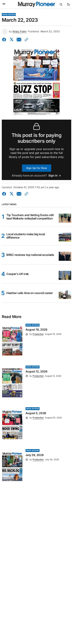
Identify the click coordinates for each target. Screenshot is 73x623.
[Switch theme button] (68, 4)
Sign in (53, 175)
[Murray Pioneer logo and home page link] (36, 4)
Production (38, 334)
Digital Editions (8, 14)
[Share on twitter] (11, 39)
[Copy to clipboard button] (26, 39)
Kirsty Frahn (19, 31)
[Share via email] (19, 39)
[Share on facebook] (5, 39)
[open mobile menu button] (4, 4)
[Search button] (61, 4)
